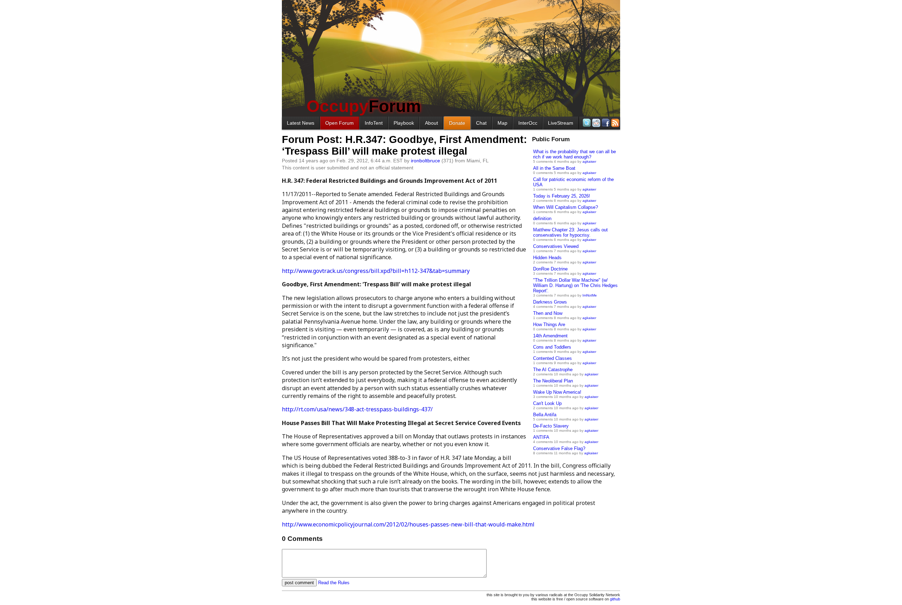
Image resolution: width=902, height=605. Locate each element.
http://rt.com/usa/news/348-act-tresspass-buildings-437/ (357, 409)
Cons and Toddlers (552, 347)
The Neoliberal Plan (553, 380)
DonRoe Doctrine (550, 269)
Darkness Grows (550, 302)
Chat (481, 123)
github (615, 599)
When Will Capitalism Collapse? (565, 207)
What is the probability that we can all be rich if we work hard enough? (574, 154)
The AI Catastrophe (553, 369)
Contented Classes (552, 358)
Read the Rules (334, 582)
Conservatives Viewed (556, 246)
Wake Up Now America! (557, 392)
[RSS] (614, 123)
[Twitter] (586, 123)
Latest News (300, 123)
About (431, 123)
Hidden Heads (547, 257)
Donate (457, 123)
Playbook (404, 123)
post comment (299, 582)
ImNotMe (589, 295)
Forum (364, 106)
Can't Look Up (547, 403)
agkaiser (589, 161)
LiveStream (560, 123)
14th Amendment (550, 335)
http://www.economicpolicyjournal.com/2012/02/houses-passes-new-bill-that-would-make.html (408, 524)
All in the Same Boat (554, 168)
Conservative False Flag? (559, 448)
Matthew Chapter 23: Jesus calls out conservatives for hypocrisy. (570, 232)
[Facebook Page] (605, 123)
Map (502, 123)
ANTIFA (541, 437)
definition (542, 218)
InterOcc (527, 123)
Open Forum (339, 123)
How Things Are (549, 324)
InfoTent (374, 123)
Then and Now (547, 313)
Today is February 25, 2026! (561, 196)
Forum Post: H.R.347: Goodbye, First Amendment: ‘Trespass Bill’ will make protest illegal (404, 145)
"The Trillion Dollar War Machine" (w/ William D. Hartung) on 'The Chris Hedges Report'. (575, 285)
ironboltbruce (425, 160)
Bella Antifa (544, 414)
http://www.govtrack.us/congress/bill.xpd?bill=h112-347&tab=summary (376, 271)
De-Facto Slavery (551, 426)
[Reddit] (595, 123)
